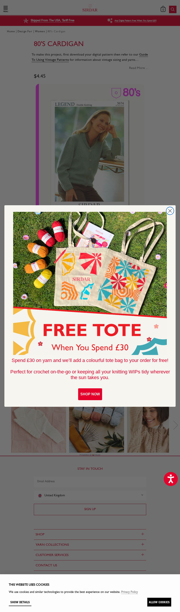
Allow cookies (159, 602)
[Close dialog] (170, 211)
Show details (20, 602)
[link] (90, 283)
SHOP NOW (90, 394)
